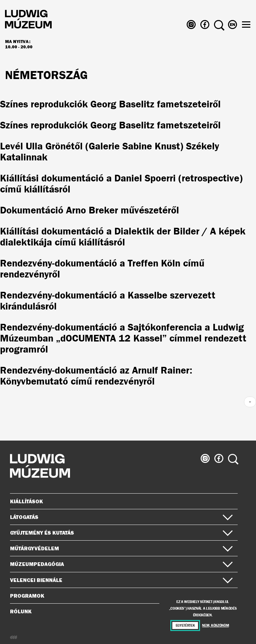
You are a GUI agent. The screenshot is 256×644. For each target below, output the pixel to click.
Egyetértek (185, 625)
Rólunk (21, 611)
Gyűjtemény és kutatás (42, 532)
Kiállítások (26, 501)
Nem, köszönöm (215, 625)
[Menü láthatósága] (246, 24)
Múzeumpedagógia (37, 564)
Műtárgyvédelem (34, 548)
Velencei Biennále (36, 580)
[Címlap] (28, 20)
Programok (27, 595)
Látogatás (24, 517)
